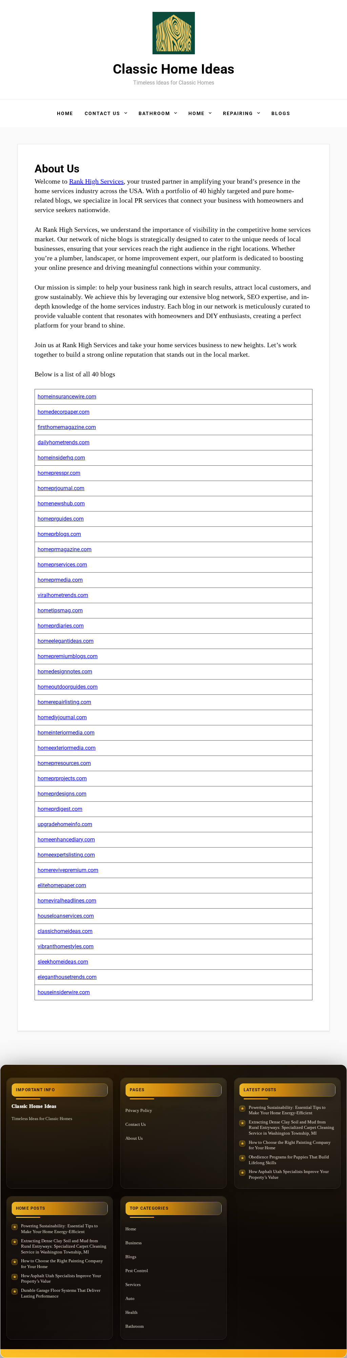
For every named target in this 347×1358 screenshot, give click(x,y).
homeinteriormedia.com (66, 732)
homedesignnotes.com (65, 671)
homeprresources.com (64, 763)
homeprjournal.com (61, 488)
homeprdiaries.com (61, 625)
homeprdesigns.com (62, 793)
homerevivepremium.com (68, 870)
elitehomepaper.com (62, 885)
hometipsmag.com (60, 610)
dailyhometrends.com (63, 442)
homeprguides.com (61, 519)
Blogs (280, 113)
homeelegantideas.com (66, 641)
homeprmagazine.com (64, 549)
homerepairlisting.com (64, 702)
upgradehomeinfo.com (65, 824)
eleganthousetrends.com (67, 977)
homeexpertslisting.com (66, 855)
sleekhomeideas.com (63, 962)
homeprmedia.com (60, 580)
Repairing (238, 113)
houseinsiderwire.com (64, 992)
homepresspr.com (59, 473)
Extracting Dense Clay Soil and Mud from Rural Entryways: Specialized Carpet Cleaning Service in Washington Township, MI (291, 1127)
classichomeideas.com (65, 931)
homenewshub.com (61, 503)
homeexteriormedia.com (67, 748)
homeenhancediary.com (66, 839)
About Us (134, 1138)
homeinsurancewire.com (67, 396)
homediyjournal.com (62, 717)
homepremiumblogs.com (68, 656)
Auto (130, 1298)
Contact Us (102, 113)
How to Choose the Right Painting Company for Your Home (290, 1145)
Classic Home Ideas (173, 69)
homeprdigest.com (60, 809)
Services (133, 1284)
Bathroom (154, 113)
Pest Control (136, 1270)
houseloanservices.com (66, 916)
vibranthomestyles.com (66, 946)
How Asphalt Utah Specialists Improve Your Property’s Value (289, 1174)
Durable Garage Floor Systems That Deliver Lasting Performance (60, 1293)
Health (131, 1312)
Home (65, 113)
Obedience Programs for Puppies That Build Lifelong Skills (289, 1159)
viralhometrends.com (63, 595)
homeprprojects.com (62, 778)
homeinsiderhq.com (61, 457)
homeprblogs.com (59, 534)
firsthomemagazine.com (67, 427)
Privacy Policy (138, 1110)
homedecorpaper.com (63, 412)
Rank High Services (96, 181)
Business (133, 1242)
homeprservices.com (62, 564)
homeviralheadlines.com (67, 900)
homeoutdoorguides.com (68, 687)
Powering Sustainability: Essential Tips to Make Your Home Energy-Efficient (287, 1110)
